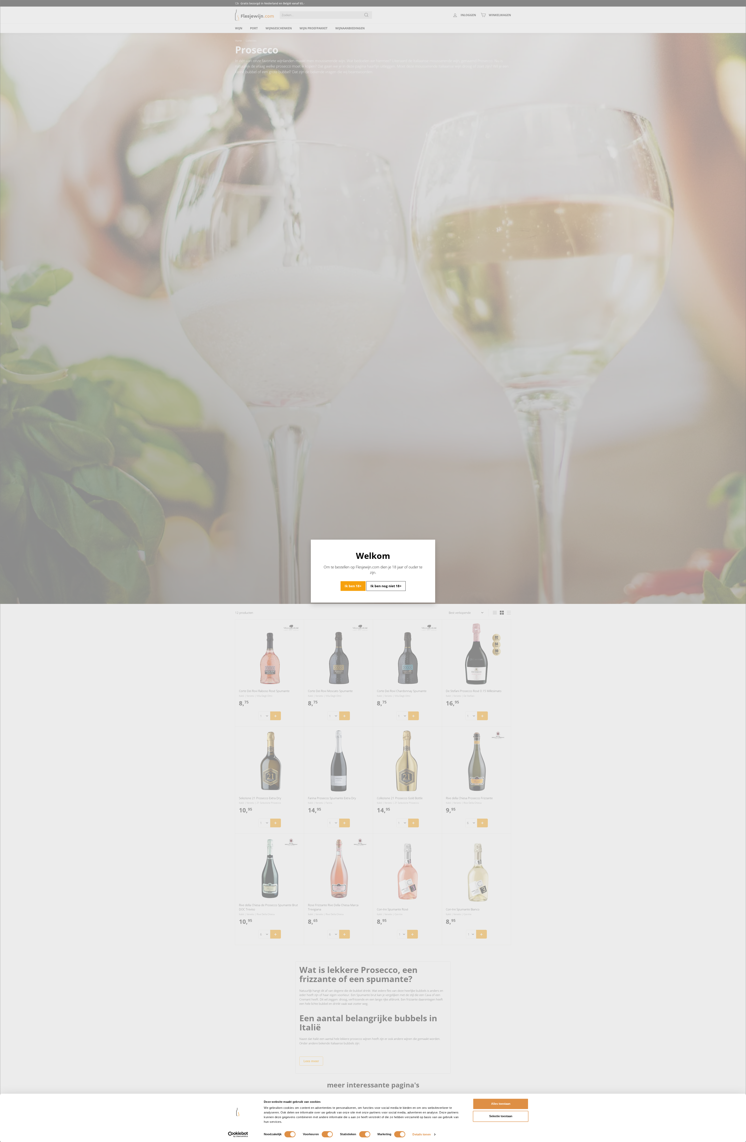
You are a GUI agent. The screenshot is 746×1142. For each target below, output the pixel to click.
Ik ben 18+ (353, 586)
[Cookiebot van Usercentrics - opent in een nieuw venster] (238, 1134)
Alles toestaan (500, 1103)
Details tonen (421, 1134)
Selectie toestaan (500, 1116)
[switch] (327, 1134)
